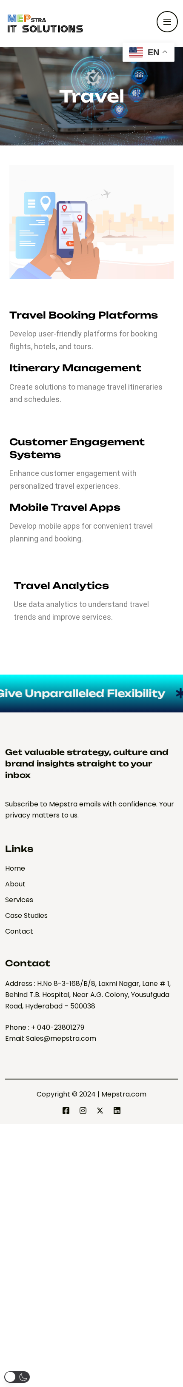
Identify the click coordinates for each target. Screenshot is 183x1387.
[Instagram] (83, 1110)
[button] (17, 1377)
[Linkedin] (117, 1110)
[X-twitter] (100, 1110)
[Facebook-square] (66, 1110)
